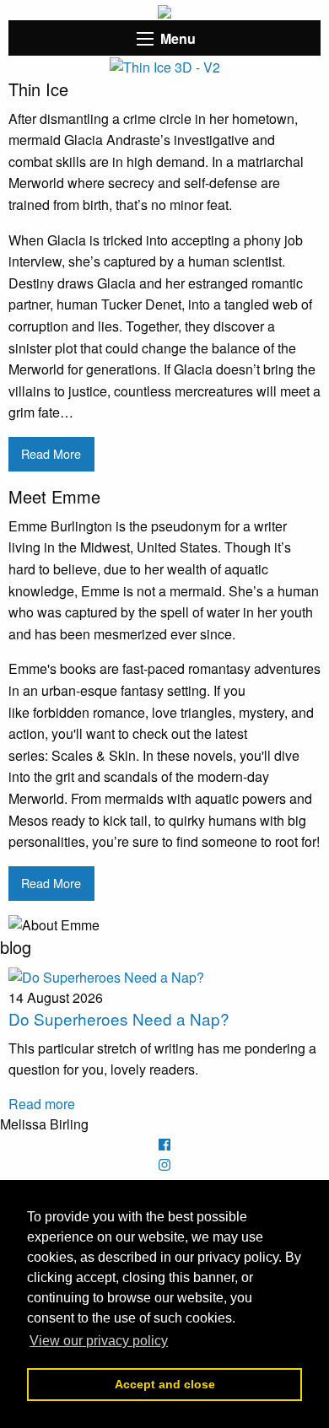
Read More (51, 453)
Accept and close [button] (165, 1384)
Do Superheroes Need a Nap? (118, 1018)
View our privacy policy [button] (99, 1341)
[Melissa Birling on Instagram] (164, 1164)
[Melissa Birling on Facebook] (164, 1144)
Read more (41, 1103)
